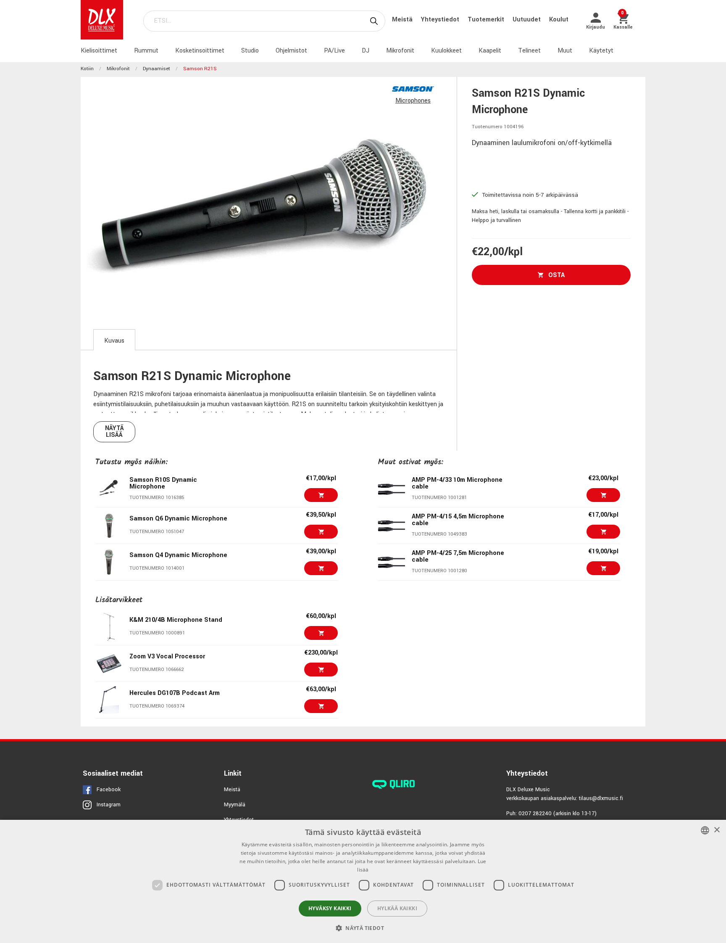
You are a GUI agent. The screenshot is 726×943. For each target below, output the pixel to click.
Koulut (558, 19)
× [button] (716, 830)
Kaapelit (490, 50)
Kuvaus (114, 340)
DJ (365, 50)
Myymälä (234, 804)
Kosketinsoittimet (199, 50)
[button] (363, 928)
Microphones (413, 100)
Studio (250, 50)
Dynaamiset (156, 68)
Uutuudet (527, 19)
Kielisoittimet (99, 50)
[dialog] (363, 881)
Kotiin (87, 68)
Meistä (403, 19)
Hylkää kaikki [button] (397, 908)
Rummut (146, 50)
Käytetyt (601, 50)
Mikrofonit (400, 50)
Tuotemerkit (487, 19)
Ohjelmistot (291, 50)
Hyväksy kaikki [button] (330, 908)
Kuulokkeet (446, 50)
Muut (565, 50)
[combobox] (705, 830)
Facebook (109, 789)
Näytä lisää (114, 431)
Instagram (109, 804)
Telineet (529, 50)
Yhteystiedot (441, 19)
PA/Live (334, 50)
